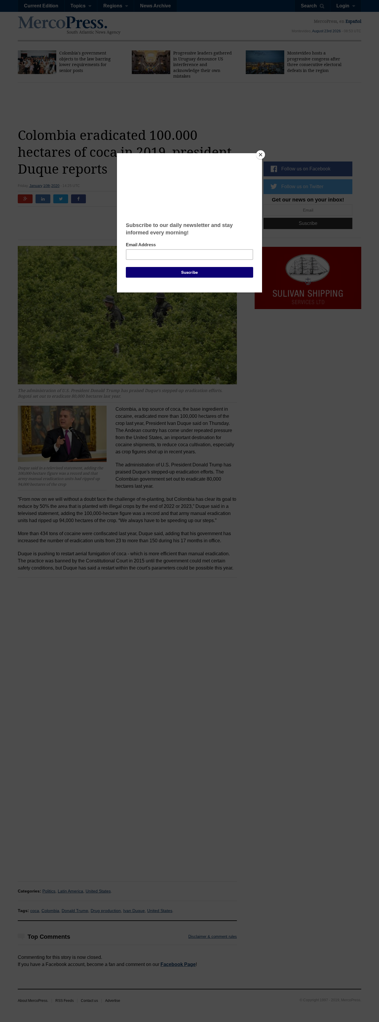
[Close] (260, 154)
